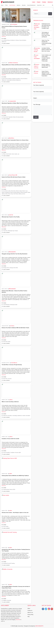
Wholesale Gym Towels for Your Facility (11, 216)
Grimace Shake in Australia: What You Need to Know (46, 66)
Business (18, 5)
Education (24, 5)
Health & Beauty (12, 5)
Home (2, 5)
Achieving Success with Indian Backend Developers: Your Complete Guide (46, 26)
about (29, 608)
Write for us (50, 2)
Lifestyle (4, 38)
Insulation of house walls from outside (10, 438)
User (43, 5)
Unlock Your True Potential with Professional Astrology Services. (46, 42)
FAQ (28, 616)
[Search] (50, 13)
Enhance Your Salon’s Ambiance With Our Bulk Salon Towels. (15, 327)
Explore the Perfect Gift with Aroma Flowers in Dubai (13, 177)
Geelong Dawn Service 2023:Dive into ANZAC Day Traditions (15, 475)
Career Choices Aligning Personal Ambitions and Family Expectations (46, 73)
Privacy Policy (30, 614)
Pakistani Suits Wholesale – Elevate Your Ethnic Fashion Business (14, 291)
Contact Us (30, 610)
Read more (4, 36)
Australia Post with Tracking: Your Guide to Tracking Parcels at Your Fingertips (16, 550)
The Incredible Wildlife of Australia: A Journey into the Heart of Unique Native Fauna (16, 587)
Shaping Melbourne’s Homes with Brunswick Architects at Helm (16, 64)
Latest (33, 2)
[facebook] (43, 609)
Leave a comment (6, 43)
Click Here (18, 619)
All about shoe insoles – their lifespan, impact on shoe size (15, 512)
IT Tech (6, 5)
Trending (44, 2)
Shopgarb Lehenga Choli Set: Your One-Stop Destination (14, 253)
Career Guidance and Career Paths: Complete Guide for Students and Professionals (46, 57)
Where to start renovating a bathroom (10, 401)
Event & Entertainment (31, 5)
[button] (52, 5)
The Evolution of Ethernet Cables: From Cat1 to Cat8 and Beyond (46, 34)
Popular (38, 2)
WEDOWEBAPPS (39, 625)
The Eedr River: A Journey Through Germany (12, 364)
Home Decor (39, 5)
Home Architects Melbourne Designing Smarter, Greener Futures (14, 27)
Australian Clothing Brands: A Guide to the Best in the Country (46, 50)
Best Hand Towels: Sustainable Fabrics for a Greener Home (15, 140)
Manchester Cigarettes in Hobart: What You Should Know (15, 103)
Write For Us (30, 612)
